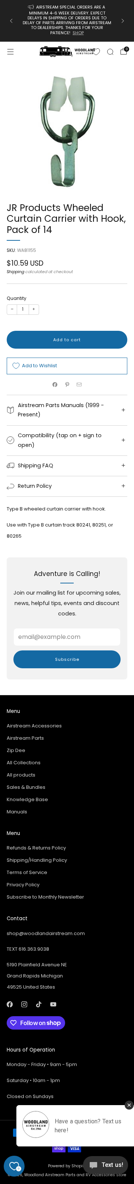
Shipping (15, 272)
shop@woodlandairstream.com (46, 933)
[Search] (110, 51)
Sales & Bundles (26, 787)
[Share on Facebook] (55, 384)
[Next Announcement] (122, 20)
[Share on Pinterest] (67, 384)
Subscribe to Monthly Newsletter (45, 896)
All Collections (24, 762)
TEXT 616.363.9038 (28, 949)
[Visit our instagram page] (24, 1004)
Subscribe (67, 659)
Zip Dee (16, 750)
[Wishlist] (96, 51)
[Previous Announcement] (11, 20)
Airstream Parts (25, 738)
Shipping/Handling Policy (37, 860)
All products (21, 774)
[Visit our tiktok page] (38, 1004)
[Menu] (10, 51)
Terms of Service (27, 872)
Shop (78, 33)
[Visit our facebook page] (9, 1004)
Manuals (17, 811)
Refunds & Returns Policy (36, 847)
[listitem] (67, 21)
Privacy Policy (23, 884)
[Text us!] (105, 1168)
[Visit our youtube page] (53, 1004)
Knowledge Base (27, 799)
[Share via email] (79, 384)
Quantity (16, 298)
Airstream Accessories (34, 725)
